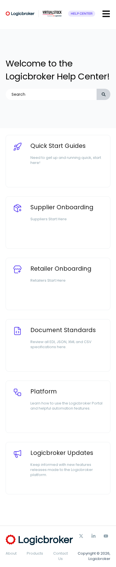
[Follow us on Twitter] (81, 536)
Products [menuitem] (35, 553)
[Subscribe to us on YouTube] (105, 536)
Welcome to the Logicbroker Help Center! (58, 70)
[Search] (103, 94)
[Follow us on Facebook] (93, 536)
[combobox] (51, 94)
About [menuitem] (11, 553)
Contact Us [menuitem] (60, 556)
